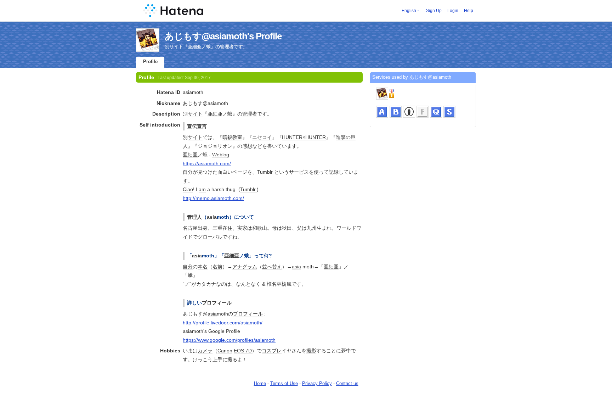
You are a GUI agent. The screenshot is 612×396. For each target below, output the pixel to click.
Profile (150, 61)
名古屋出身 (195, 228)
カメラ (205, 350)
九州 (312, 228)
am (202, 189)
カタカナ (206, 284)
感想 (247, 146)
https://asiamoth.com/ (207, 163)
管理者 (249, 114)
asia (212, 217)
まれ (327, 228)
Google (216, 331)
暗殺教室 (232, 137)
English (409, 10)
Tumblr (265, 172)
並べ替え (272, 266)
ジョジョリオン (215, 146)
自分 (188, 172)
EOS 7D (243, 350)
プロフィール (217, 303)
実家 (242, 228)
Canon (224, 350)
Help (468, 10)
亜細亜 (215, 114)
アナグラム (244, 266)
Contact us (347, 383)
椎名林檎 (277, 284)
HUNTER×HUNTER (304, 137)
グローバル (210, 237)
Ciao (188, 189)
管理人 (194, 217)
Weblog (220, 154)
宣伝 (192, 126)
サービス (299, 172)
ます (292, 146)
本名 (203, 266)
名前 (217, 266)
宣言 (202, 126)
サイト (195, 114)
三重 (217, 228)
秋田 (287, 228)
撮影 (311, 350)
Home (260, 383)
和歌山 (259, 228)
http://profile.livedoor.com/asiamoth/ (222, 322)
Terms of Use (284, 383)
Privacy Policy (317, 383)
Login (452, 10)
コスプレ (272, 350)
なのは (223, 284)
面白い (224, 172)
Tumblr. (248, 189)
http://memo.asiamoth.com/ (213, 198)
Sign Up (434, 10)
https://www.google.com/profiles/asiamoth (229, 340)
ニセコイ (262, 137)
